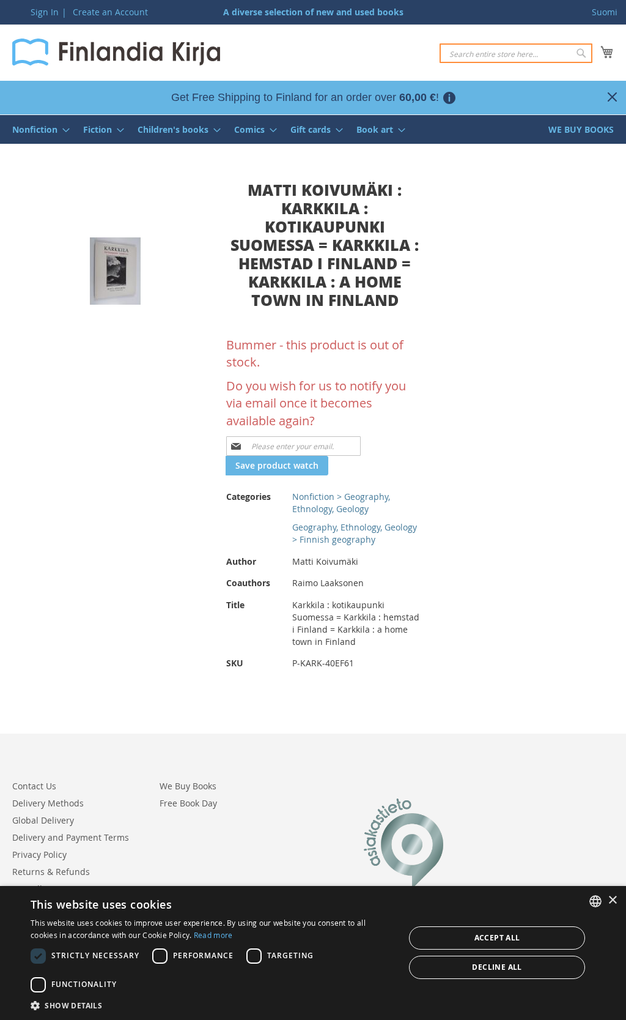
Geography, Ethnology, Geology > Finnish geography (354, 533)
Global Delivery (43, 820)
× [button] (612, 900)
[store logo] (116, 52)
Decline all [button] (496, 967)
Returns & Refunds (51, 871)
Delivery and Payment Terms (70, 837)
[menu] (313, 129)
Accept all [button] (497, 938)
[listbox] (595, 901)
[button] (212, 1005)
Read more (213, 935)
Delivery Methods (48, 803)
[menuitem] (37, 129)
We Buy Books (188, 786)
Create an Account (110, 12)
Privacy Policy (39, 854)
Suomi (604, 12)
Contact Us (34, 786)
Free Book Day (188, 803)
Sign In (45, 12)
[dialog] (313, 953)
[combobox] (516, 53)
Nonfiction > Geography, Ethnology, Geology (341, 503)
